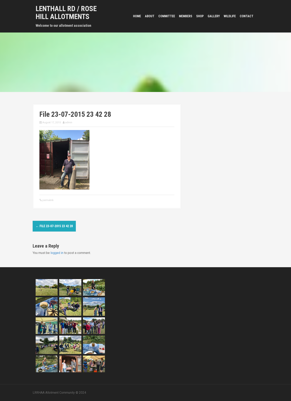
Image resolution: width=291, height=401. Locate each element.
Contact (246, 16)
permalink (48, 200)
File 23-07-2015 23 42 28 (54, 226)
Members (185, 16)
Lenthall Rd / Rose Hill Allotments (66, 13)
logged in (56, 253)
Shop (200, 16)
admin (68, 122)
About (149, 16)
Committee (166, 16)
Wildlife (230, 16)
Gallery (214, 16)
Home (137, 16)
